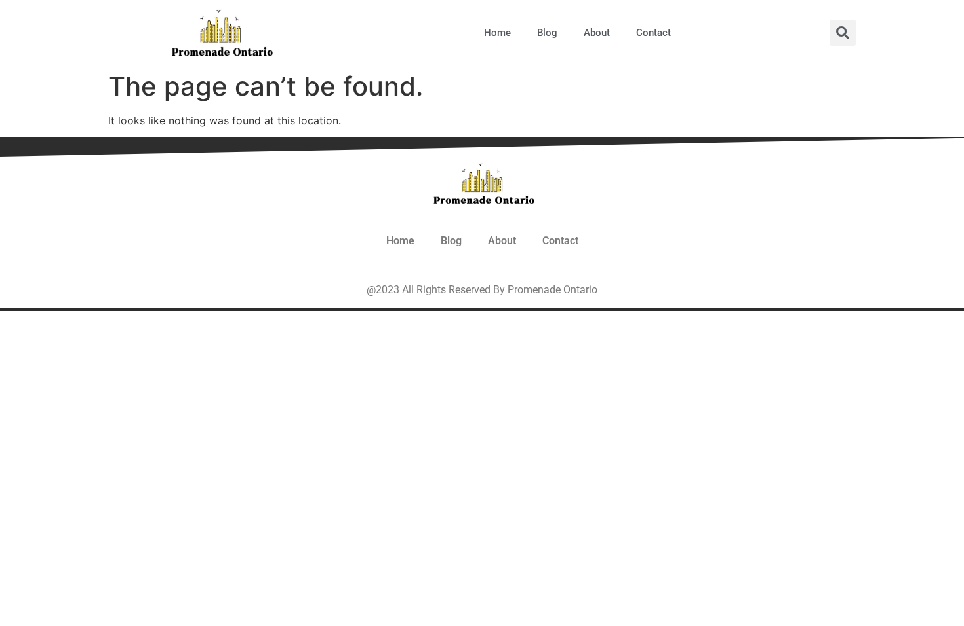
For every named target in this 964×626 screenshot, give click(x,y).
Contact (653, 33)
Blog (547, 33)
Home (497, 33)
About (597, 33)
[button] (843, 33)
